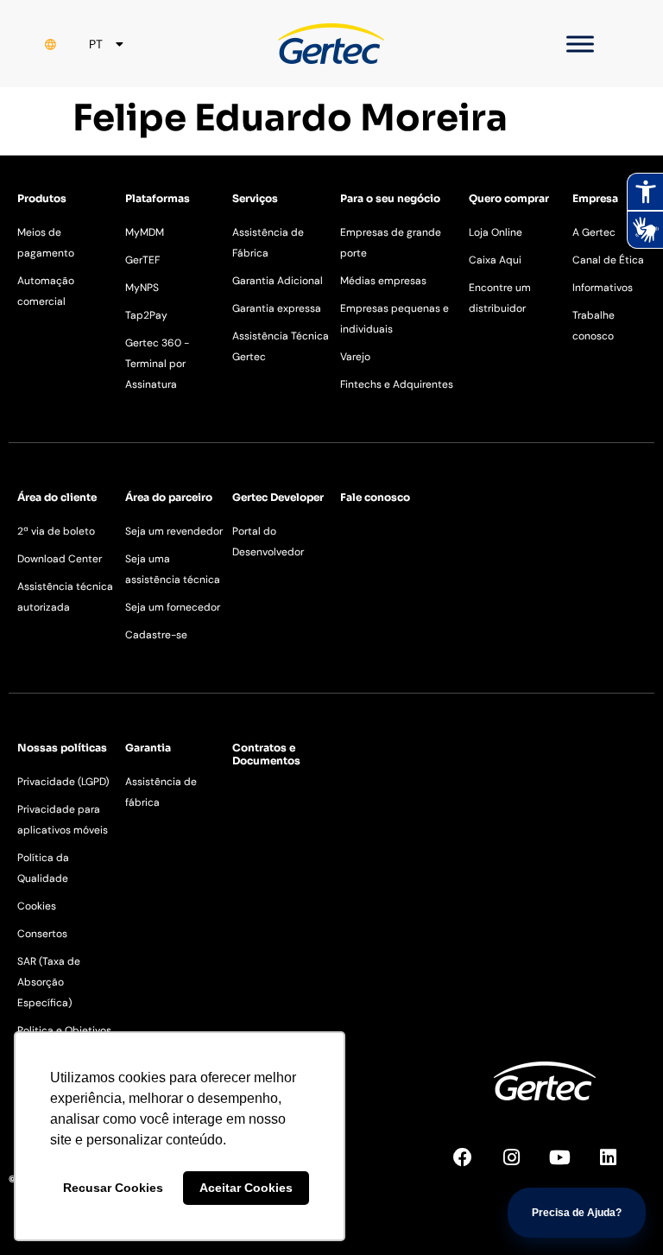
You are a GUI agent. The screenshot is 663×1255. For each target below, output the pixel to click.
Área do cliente (57, 497)
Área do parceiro (168, 497)
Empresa (595, 198)
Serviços (255, 198)
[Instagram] (521, 1167)
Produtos (41, 198)
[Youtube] (569, 1167)
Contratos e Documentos (266, 754)
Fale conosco (375, 497)
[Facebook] (472, 1167)
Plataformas (157, 198)
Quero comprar (509, 198)
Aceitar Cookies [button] (246, 1188)
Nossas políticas (62, 747)
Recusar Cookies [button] (113, 1188)
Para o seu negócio (390, 198)
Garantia (148, 747)
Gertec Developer (278, 497)
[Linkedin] (617, 1167)
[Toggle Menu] (580, 43)
